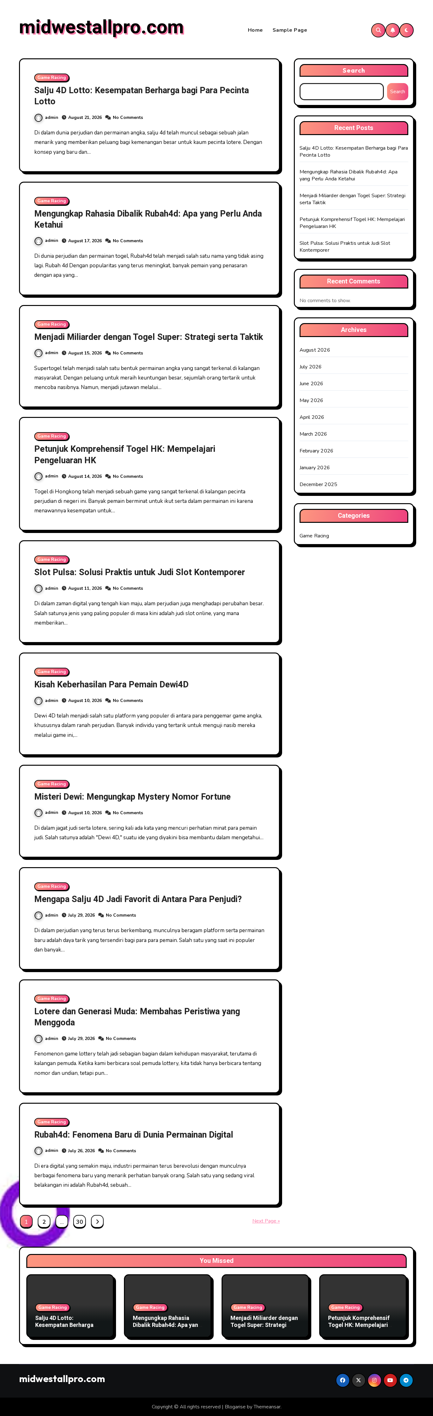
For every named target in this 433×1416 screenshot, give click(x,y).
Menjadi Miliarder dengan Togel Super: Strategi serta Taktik (148, 337)
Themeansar (267, 1406)
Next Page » (266, 1221)
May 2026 (312, 400)
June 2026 (312, 383)
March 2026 (313, 434)
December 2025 (319, 484)
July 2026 (311, 366)
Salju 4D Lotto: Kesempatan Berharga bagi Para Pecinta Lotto (141, 96)
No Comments (128, 117)
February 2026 (317, 450)
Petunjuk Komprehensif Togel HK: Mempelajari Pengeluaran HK (124, 454)
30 (79, 1222)
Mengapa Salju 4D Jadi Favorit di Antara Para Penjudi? (138, 899)
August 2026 (315, 350)
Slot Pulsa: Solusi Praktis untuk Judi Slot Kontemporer (139, 572)
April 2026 (312, 417)
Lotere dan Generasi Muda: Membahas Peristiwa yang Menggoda (137, 1017)
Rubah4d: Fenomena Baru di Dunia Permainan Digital (133, 1135)
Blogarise (235, 1406)
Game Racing (51, 78)
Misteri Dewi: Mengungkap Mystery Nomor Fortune (132, 797)
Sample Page (290, 30)
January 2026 (315, 467)
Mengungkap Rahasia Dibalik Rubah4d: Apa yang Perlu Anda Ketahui (148, 219)
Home (255, 30)
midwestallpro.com (101, 27)
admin (51, 117)
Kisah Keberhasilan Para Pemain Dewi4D (111, 685)
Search (354, 70)
